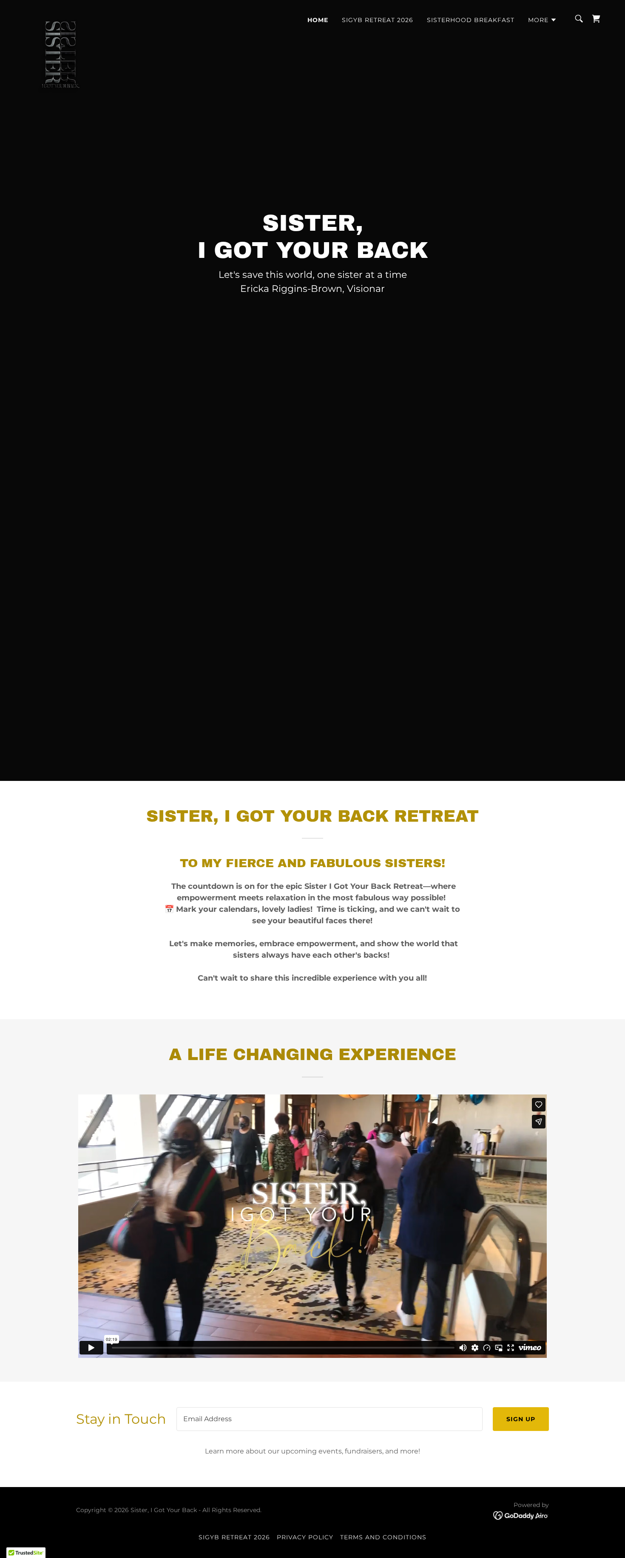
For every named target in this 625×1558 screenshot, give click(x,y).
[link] (60, 17)
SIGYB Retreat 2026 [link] (377, 20)
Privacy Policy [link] (305, 1537)
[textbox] (329, 1419)
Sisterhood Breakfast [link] (470, 20)
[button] (542, 20)
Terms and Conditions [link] (383, 1537)
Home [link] (317, 20)
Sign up (520, 1419)
